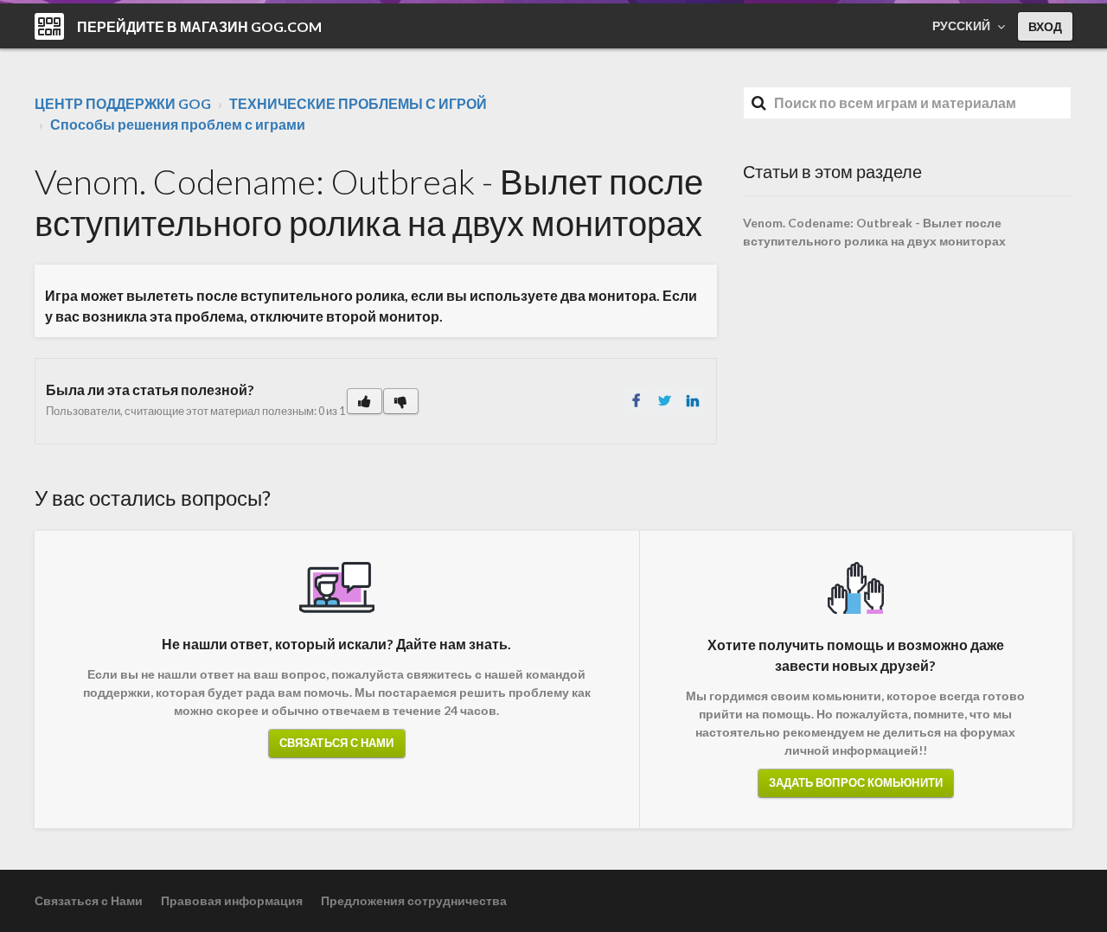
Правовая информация (232, 900)
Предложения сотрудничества (414, 900)
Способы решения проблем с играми (177, 124)
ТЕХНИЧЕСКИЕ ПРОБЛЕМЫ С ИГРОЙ (358, 103)
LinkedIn (693, 400)
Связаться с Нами (336, 743)
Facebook (636, 400)
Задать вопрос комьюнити (856, 782)
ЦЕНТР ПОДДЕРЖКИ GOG (123, 103)
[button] (364, 401)
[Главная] (49, 26)
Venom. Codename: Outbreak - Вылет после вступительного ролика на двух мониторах (874, 231)
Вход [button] (1045, 26)
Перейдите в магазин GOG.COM (199, 26)
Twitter (664, 400)
